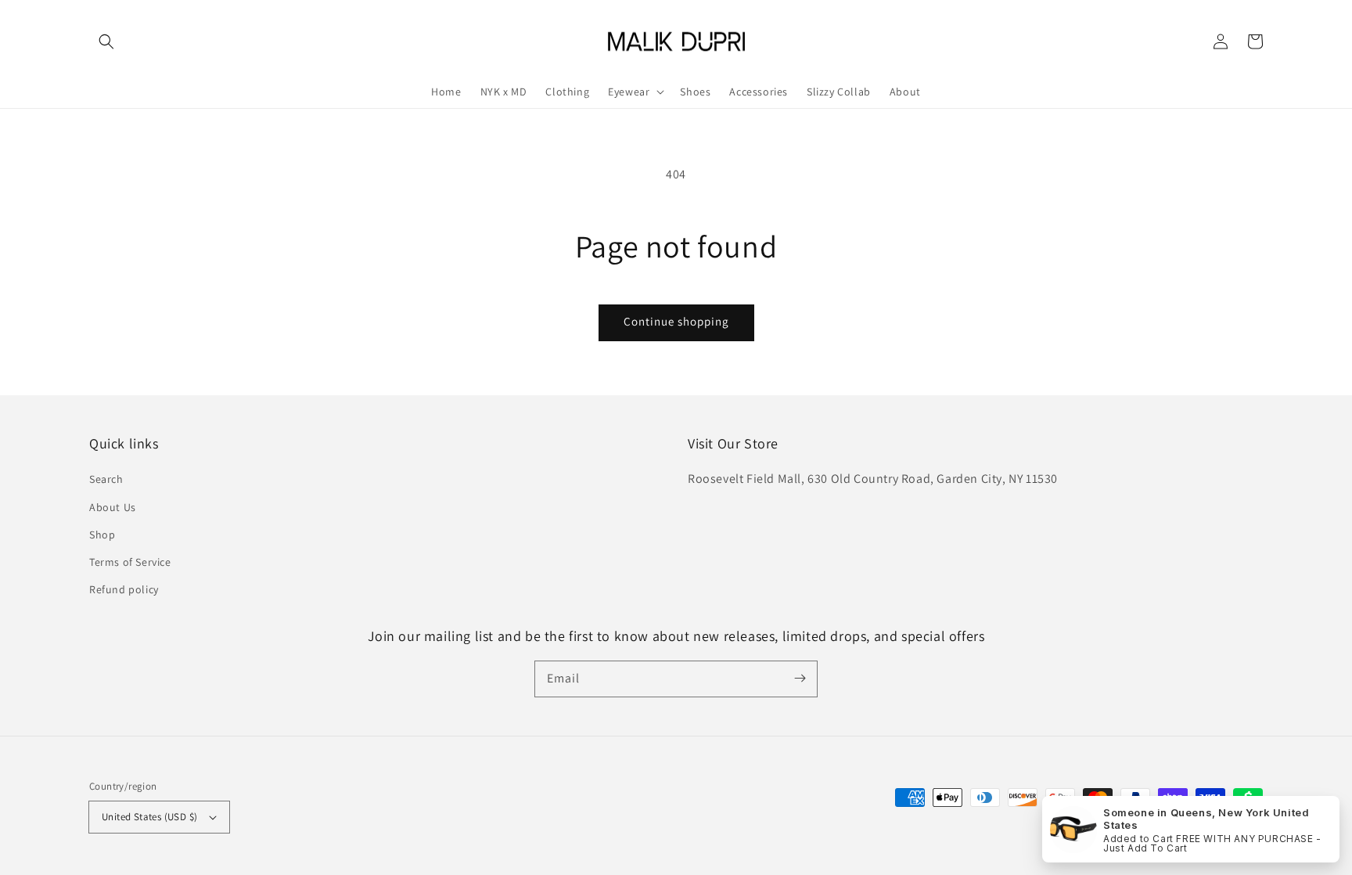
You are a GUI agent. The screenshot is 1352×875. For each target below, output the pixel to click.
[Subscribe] (799, 678)
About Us (112, 507)
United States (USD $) (149, 816)
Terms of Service (130, 562)
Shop (102, 535)
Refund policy (124, 589)
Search (106, 479)
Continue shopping (676, 321)
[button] (106, 41)
